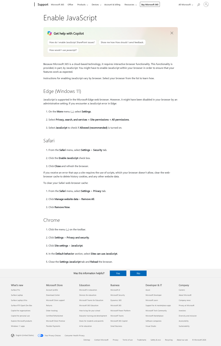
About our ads (182, 340)
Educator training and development (93, 316)
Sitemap (86, 340)
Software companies (153, 321)
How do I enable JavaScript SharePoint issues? (72, 42)
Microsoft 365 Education (88, 305)
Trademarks (141, 340)
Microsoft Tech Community (156, 310)
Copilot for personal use (20, 316)
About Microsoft (185, 295)
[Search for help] (198, 4)
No (138, 273)
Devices (95, 4)
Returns (49, 305)
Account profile (52, 290)
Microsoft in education (88, 290)
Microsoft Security (117, 295)
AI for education (85, 326)
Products (81, 4)
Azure (148, 290)
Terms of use (128, 340)
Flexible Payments (53, 326)
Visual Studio (151, 326)
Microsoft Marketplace (154, 316)
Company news (185, 300)
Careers (182, 290)
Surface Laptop (17, 295)
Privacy (115, 340)
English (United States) (25, 335)
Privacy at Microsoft (186, 305)
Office (70, 4)
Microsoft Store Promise (55, 321)
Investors (182, 310)
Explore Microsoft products (21, 321)
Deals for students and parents (91, 321)
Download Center (53, 295)
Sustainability (184, 326)
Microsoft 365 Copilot (118, 321)
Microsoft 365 (57, 4)
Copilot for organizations (20, 310)
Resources (129, 4)
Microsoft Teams (117, 316)
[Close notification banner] (172, 33)
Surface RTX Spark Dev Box (21, 305)
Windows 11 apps (18, 326)
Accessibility (183, 321)
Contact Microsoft (101, 340)
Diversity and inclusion (188, 316)
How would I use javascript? (63, 50)
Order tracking (51, 310)
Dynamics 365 (116, 300)
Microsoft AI (115, 290)
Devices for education (87, 295)
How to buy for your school (89, 310)
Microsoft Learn (152, 300)
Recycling (168, 340)
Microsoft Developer (154, 295)
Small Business (116, 326)
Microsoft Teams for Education (91, 300)
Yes (118, 273)
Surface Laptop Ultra (19, 300)
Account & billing (112, 4)
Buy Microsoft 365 (149, 4)
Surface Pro (15, 290)
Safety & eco (156, 340)
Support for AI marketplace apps (158, 305)
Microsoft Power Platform (120, 310)
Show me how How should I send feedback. (122, 42)
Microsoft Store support (55, 300)
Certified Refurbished (54, 316)
